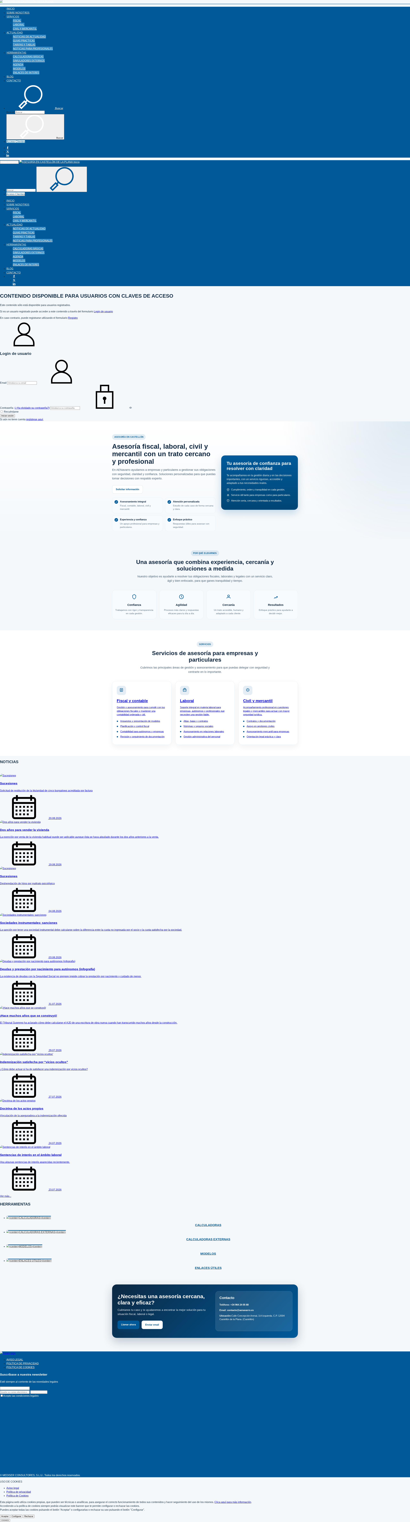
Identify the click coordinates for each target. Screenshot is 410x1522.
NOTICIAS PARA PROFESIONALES (33, 48)
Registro (73, 318)
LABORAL (18, 24)
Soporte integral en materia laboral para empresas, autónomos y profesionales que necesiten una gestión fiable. (202, 711)
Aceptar (4, 1516)
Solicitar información (127, 489)
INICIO (11, 8)
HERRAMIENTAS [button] (16, 52)
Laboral (187, 701)
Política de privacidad (18, 1492)
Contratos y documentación (261, 721)
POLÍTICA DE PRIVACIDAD (22, 1363)
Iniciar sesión (7, 416)
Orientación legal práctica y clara (264, 736)
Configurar (16, 1516)
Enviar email (152, 1324)
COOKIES (5, 1520)
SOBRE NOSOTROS (18, 12)
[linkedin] (7, 155)
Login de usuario (103, 311)
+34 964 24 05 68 (239, 1304)
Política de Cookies (17, 1495)
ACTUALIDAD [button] (15, 32)
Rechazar (28, 1516)
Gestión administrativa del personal (202, 736)
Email (3, 382)
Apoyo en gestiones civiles (261, 726)
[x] (7, 151)
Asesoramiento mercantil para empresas (268, 731)
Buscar (10, 112)
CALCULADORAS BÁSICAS (28, 56)
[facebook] (7, 148)
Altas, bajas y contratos (196, 721)
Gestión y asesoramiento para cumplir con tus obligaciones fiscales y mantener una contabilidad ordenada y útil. (141, 711)
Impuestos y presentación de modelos (140, 721)
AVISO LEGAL (14, 1359)
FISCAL (17, 20)
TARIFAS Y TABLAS (24, 44)
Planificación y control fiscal (134, 726)
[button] (34, 108)
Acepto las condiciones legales (21, 1395)
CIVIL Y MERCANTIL (25, 28)
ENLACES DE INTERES (26, 72)
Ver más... (5, 1196)
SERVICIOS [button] (13, 16)
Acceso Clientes (15, 141)
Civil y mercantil (258, 701)
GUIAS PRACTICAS (24, 40)
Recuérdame (11, 411)
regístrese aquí (34, 419)
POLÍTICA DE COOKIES (20, 1367)
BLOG (10, 76)
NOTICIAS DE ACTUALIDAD (29, 36)
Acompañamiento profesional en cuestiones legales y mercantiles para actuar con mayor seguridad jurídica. (266, 711)
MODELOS (19, 68)
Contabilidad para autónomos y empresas (142, 731)
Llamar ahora (128, 1324)
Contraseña (25, 408)
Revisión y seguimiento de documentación (142, 736)
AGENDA (18, 64)
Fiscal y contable (132, 701)
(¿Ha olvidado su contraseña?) (32, 408)
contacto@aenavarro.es (240, 1310)
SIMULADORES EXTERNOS (29, 60)
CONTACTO (14, 80)
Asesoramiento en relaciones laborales (204, 731)
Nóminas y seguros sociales (198, 726)
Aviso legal (12, 1488)
